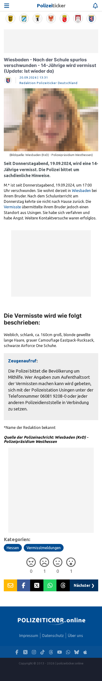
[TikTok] (42, 652)
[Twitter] (25, 652)
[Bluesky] (76, 652)
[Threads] (51, 652)
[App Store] (85, 652)
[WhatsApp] (68, 652)
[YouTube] (59, 652)
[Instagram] (34, 652)
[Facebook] (16, 652)
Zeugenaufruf (22, 360)
